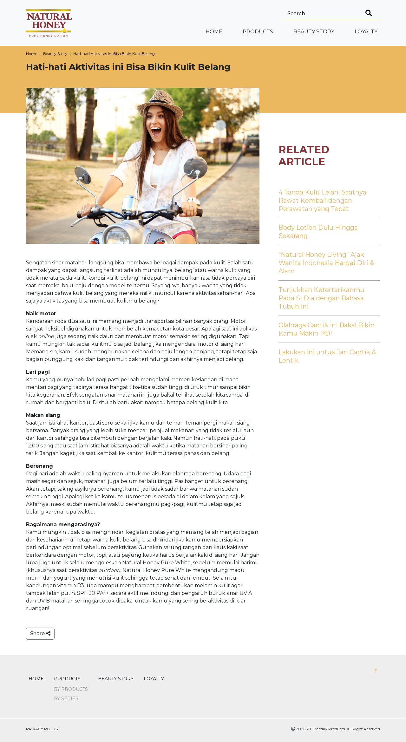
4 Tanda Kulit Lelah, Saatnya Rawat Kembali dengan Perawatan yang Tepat (322, 200)
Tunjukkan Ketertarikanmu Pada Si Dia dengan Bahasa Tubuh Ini (321, 298)
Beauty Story (55, 53)
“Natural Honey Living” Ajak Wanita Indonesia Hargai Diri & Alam (326, 263)
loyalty (366, 32)
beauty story (313, 32)
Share (38, 633)
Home (214, 32)
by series (66, 698)
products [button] (258, 32)
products (67, 679)
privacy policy (42, 728)
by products (71, 689)
